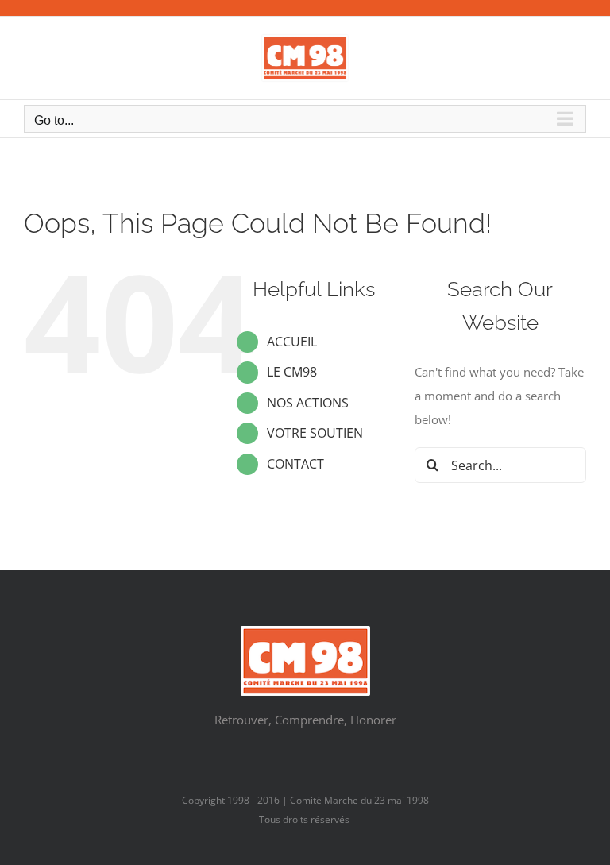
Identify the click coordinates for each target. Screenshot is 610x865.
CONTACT (295, 464)
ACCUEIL (292, 341)
